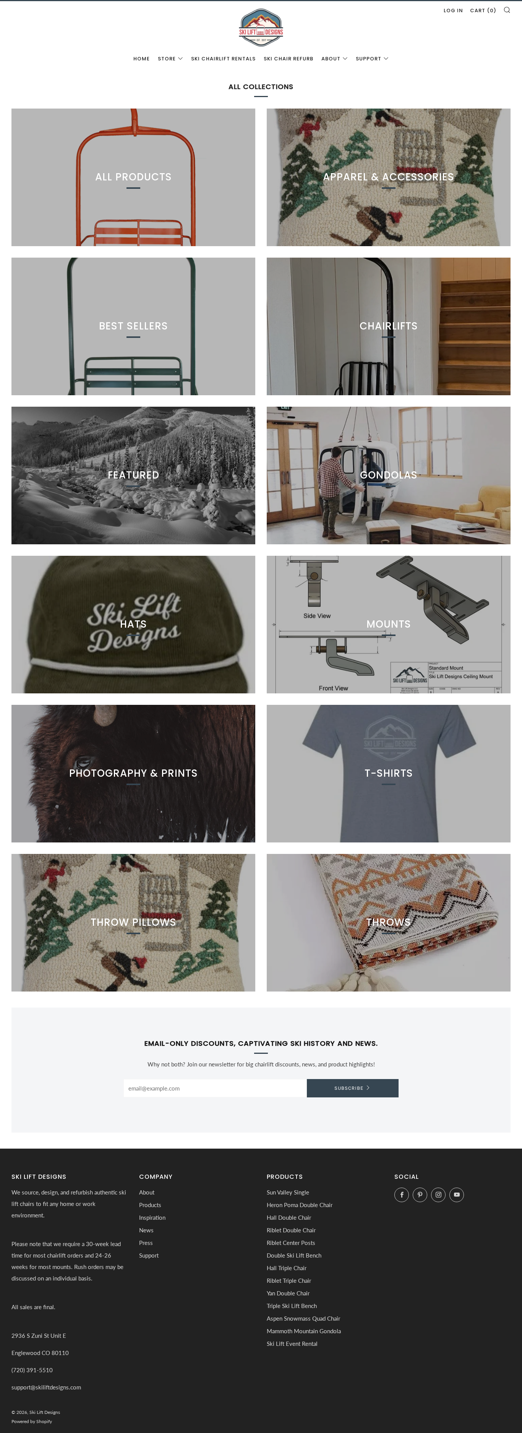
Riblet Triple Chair (289, 1280)
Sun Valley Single (288, 1192)
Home (141, 58)
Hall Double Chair (289, 1217)
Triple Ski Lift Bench (292, 1305)
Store (167, 58)
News (146, 1230)
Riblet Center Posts (291, 1242)
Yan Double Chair (288, 1293)
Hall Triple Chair (286, 1267)
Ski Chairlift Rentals (223, 58)
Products (150, 1204)
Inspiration (152, 1217)
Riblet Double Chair (291, 1230)
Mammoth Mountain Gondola (304, 1331)
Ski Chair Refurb (288, 58)
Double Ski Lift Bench (294, 1255)
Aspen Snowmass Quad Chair (303, 1318)
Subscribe (348, 1088)
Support (368, 58)
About (330, 58)
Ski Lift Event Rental (292, 1343)
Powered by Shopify (31, 1421)
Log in (453, 10)
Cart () (483, 10)
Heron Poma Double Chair (299, 1204)
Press (146, 1242)
